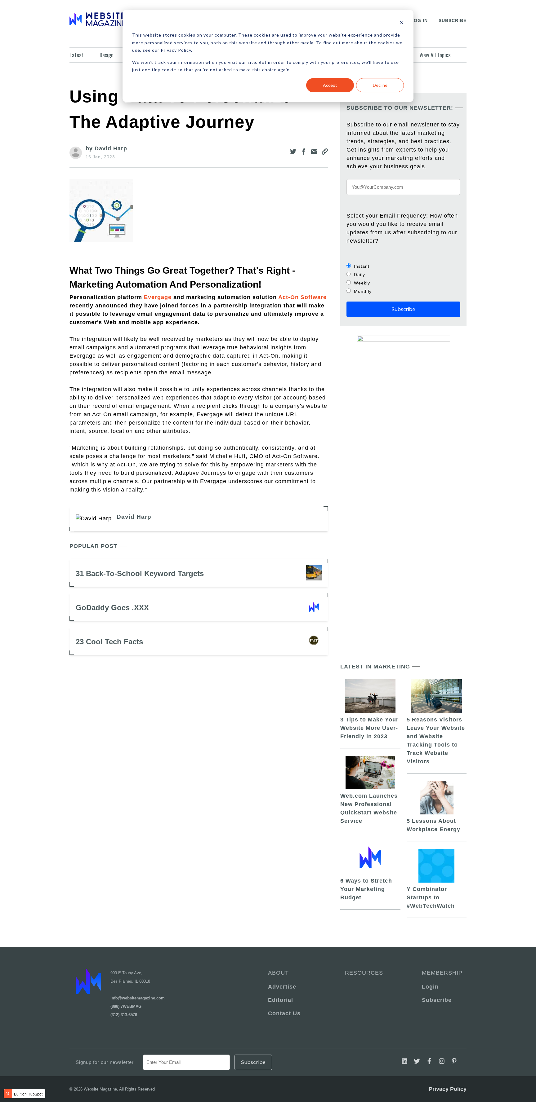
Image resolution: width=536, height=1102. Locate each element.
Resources (364, 973)
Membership (441, 973)
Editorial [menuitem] (280, 1000)
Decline (380, 85)
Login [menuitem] (430, 987)
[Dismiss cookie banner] (402, 23)
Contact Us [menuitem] (284, 1013)
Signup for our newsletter (105, 1062)
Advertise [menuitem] (282, 987)
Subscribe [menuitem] (437, 1000)
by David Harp (106, 148)
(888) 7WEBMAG (125, 1006)
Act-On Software (302, 297)
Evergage (158, 297)
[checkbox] (403, 278)
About (278, 973)
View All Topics (434, 55)
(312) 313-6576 (123, 1014)
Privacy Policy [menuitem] (448, 1089)
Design (107, 55)
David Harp (134, 517)
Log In (419, 20)
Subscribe (453, 20)
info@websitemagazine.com (137, 998)
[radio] (403, 266)
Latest (76, 55)
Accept (330, 85)
